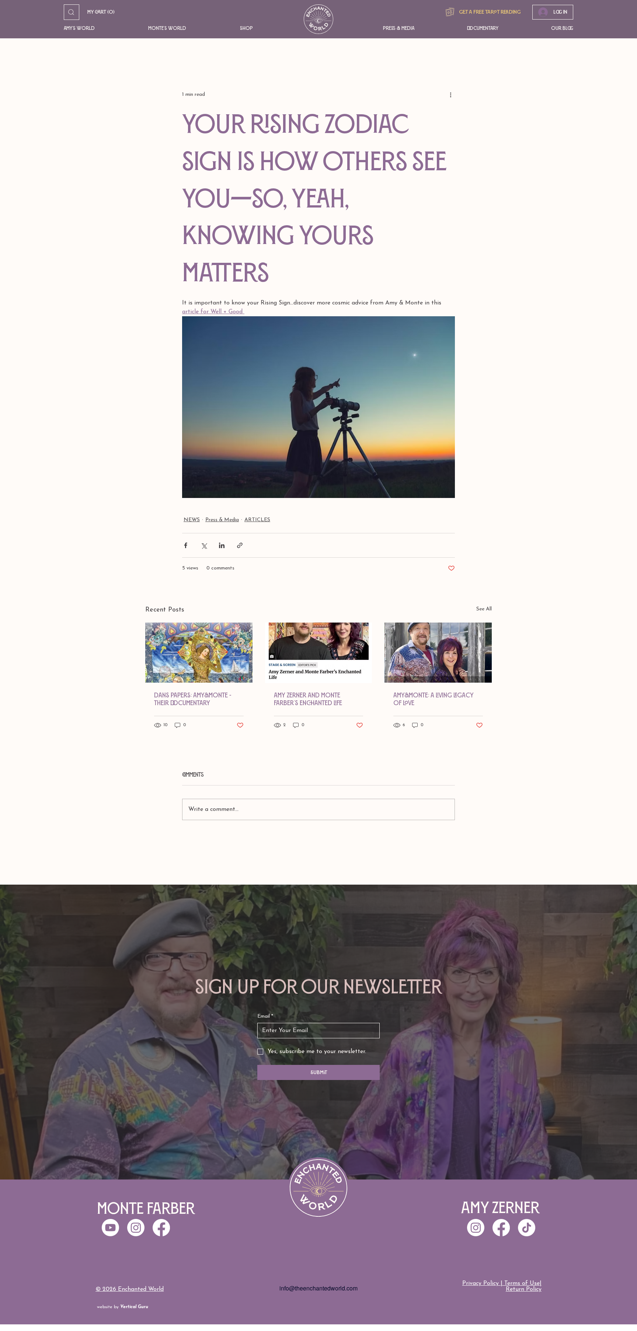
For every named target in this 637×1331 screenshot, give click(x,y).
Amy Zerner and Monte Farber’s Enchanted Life (308, 699)
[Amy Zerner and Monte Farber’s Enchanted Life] (318, 653)
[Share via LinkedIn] (221, 545)
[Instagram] (475, 1227)
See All (484, 609)
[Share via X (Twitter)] (203, 545)
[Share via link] (239, 545)
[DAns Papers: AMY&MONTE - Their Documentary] (199, 653)
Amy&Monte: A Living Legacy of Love (433, 699)
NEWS (192, 520)
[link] (101, 12)
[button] (95, 28)
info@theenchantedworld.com (318, 1288)
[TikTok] (526, 1227)
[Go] (71, 12)
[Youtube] (110, 1227)
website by (122, 1307)
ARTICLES (257, 520)
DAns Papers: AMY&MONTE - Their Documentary (192, 699)
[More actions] (450, 94)
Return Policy (524, 1289)
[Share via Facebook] (185, 545)
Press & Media (222, 520)
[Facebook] (501, 1227)
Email (265, 1016)
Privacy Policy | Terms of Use (501, 1283)
